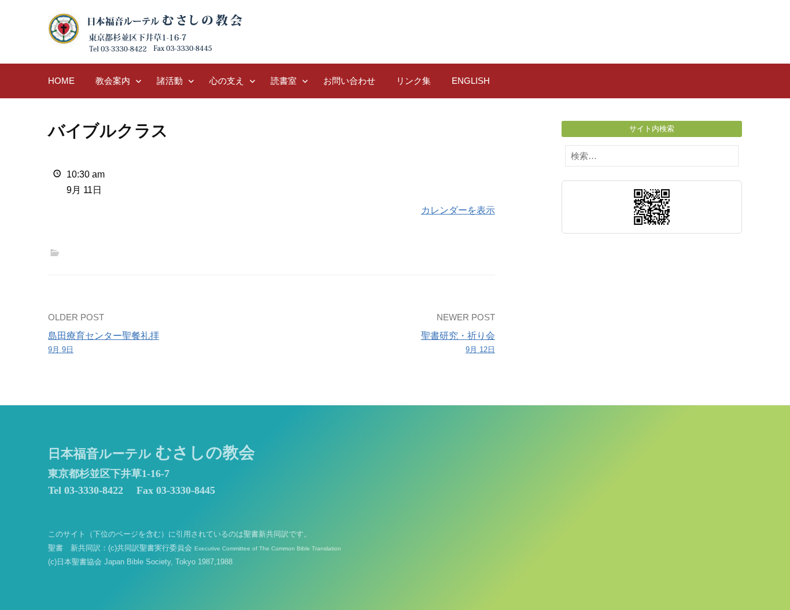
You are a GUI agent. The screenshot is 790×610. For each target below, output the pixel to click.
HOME (61, 81)
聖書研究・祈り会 (458, 342)
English (471, 81)
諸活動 (170, 81)
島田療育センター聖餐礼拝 (103, 342)
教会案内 (112, 81)
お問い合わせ (349, 81)
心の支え (226, 81)
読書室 (284, 81)
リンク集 (413, 81)
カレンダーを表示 (458, 210)
